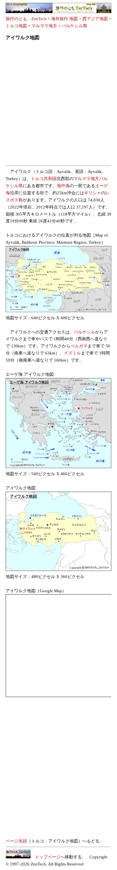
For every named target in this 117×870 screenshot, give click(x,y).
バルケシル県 (74, 26)
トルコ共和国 (44, 178)
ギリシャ (92, 193)
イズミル (72, 353)
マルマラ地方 (44, 26)
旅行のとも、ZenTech (26, 18)
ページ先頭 (16, 841)
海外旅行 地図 (64, 18)
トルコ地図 (16, 26)
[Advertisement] (58, 104)
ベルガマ (78, 346)
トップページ (45, 857)
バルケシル (84, 332)
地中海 (63, 185)
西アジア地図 (95, 18)
